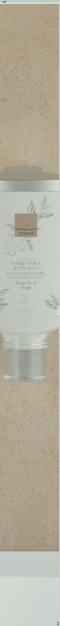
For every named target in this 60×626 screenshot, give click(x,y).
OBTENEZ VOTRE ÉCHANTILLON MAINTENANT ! (30, 26)
